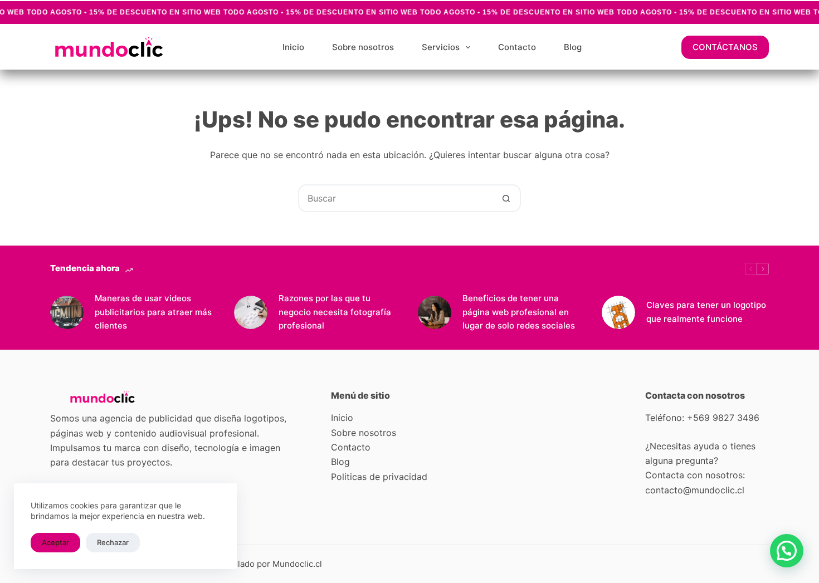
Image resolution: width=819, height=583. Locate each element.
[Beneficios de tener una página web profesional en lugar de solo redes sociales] (434, 312)
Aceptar (55, 542)
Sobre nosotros (363, 47)
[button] (786, 550)
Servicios (441, 47)
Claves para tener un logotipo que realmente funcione (706, 312)
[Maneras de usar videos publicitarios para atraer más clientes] (67, 312)
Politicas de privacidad (379, 476)
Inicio (293, 47)
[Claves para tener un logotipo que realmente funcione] (618, 312)
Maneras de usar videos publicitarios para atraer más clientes (153, 312)
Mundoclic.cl (297, 563)
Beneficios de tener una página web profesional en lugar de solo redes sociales (518, 312)
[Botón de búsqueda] (506, 198)
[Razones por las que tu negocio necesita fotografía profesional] (250, 312)
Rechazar (113, 542)
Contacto (517, 47)
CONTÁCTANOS (725, 47)
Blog (573, 47)
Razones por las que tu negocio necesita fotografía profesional (335, 312)
